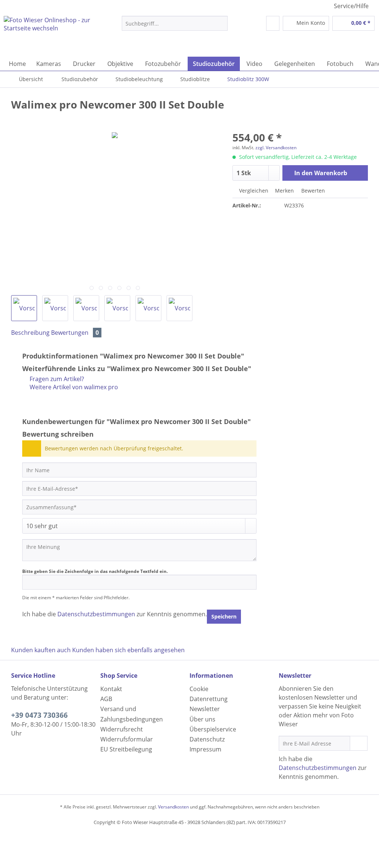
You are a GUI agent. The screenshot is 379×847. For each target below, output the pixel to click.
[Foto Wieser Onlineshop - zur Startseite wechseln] (49, 34)
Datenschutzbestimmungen (96, 614)
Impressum (205, 749)
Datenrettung (209, 699)
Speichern (224, 616)
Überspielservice (213, 729)
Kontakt (111, 689)
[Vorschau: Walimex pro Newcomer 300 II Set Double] (24, 308)
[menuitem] (175, 27)
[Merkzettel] (272, 23)
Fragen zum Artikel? (56, 379)
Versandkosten (173, 807)
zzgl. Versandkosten (275, 147)
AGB (106, 699)
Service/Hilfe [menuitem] (351, 6)
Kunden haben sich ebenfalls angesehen (128, 650)
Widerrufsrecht (121, 729)
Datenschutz (207, 739)
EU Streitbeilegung (126, 749)
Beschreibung (30, 333)
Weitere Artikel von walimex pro (73, 387)
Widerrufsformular (126, 739)
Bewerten (312, 190)
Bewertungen (75, 333)
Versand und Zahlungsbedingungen (131, 714)
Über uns (202, 719)
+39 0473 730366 (39, 715)
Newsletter (205, 709)
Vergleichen (253, 190)
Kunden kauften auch (41, 650)
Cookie (199, 689)
